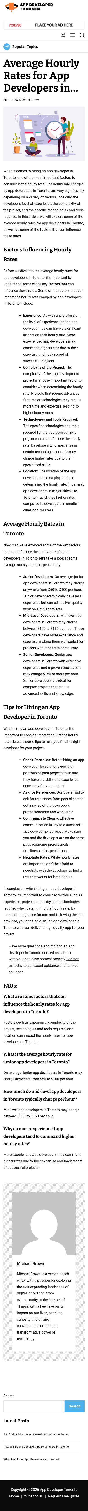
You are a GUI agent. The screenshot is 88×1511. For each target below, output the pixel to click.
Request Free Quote (63, 1496)
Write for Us (33, 1496)
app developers (20, 191)
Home (14, 1496)
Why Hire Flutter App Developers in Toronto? (31, 1459)
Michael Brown (29, 100)
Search (8, 1396)
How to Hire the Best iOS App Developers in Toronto (36, 1446)
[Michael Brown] (44, 1223)
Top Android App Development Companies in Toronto (36, 1434)
